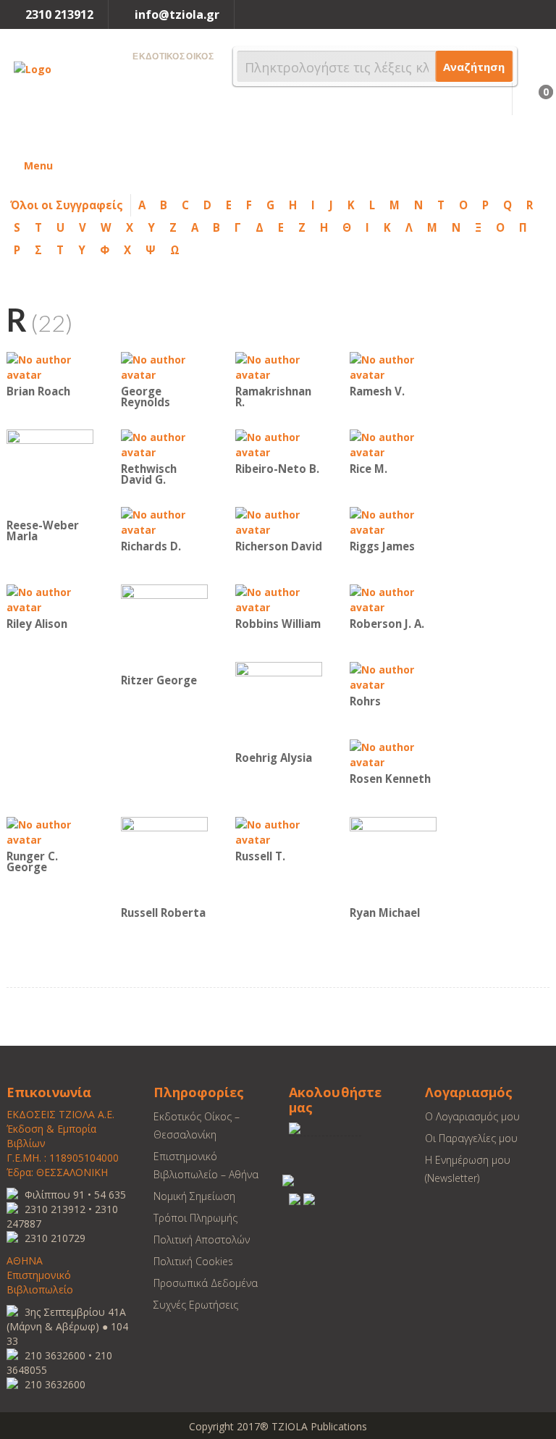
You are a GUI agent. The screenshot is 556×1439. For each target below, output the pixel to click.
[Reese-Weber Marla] (50, 472)
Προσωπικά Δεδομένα (205, 1283)
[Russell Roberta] (164, 859)
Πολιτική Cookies (193, 1261)
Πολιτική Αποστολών (201, 1239)
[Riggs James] (393, 521)
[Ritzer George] (164, 627)
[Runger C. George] (50, 831)
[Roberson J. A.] (393, 598)
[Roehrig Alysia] (278, 704)
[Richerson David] (278, 521)
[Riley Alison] (50, 598)
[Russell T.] (278, 831)
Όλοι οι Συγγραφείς (66, 205)
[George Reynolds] (164, 366)
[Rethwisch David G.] (164, 443)
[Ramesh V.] (393, 366)
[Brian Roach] (50, 366)
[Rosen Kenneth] (393, 753)
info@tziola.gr (177, 14)
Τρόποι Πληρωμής (195, 1218)
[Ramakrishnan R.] (278, 366)
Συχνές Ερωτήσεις (195, 1305)
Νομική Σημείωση (194, 1196)
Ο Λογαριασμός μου (472, 1116)
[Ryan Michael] (393, 859)
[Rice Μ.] (393, 443)
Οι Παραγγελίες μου (471, 1138)
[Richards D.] (164, 521)
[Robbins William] (278, 598)
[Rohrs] (393, 676)
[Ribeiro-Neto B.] (278, 443)
